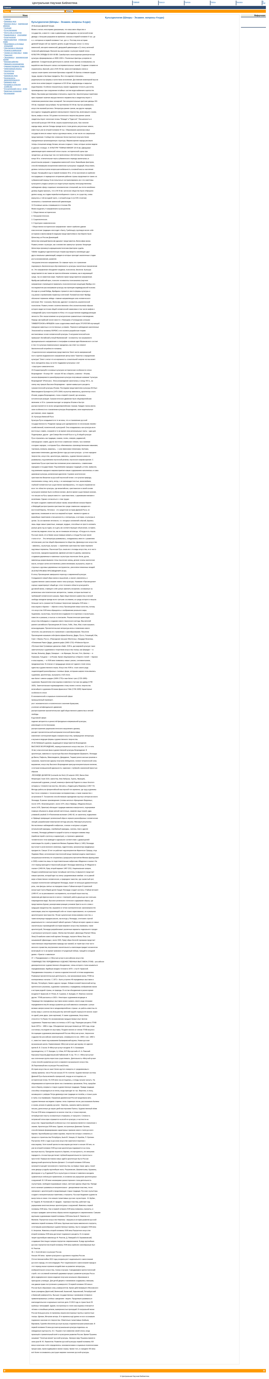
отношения (8, 46)
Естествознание (10, 30)
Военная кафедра (11, 62)
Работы (213, 2)
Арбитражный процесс (13, 69)
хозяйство (8, 86)
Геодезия (7, 28)
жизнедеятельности (12, 80)
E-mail (264, 2)
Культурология (10, 37)
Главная (7, 7)
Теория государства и (12, 53)
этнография (22, 35)
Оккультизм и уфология (13, 48)
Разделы (187, 2)
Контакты (240, 2)
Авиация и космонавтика (14, 64)
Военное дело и (10, 24)
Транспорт (8, 55)
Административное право (14, 66)
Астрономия (9, 73)
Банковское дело (11, 76)
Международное (10, 40)
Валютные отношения (12, 91)
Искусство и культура (12, 33)
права (25, 53)
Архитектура (9, 71)
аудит (25, 89)
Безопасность (9, 78)
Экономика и (9, 57)
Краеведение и (10, 35)
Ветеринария (9, 93)
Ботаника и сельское (12, 84)
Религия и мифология (12, 50)
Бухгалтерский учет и (12, 89)
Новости (162, 2)
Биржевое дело (10, 21)
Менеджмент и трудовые (14, 44)
